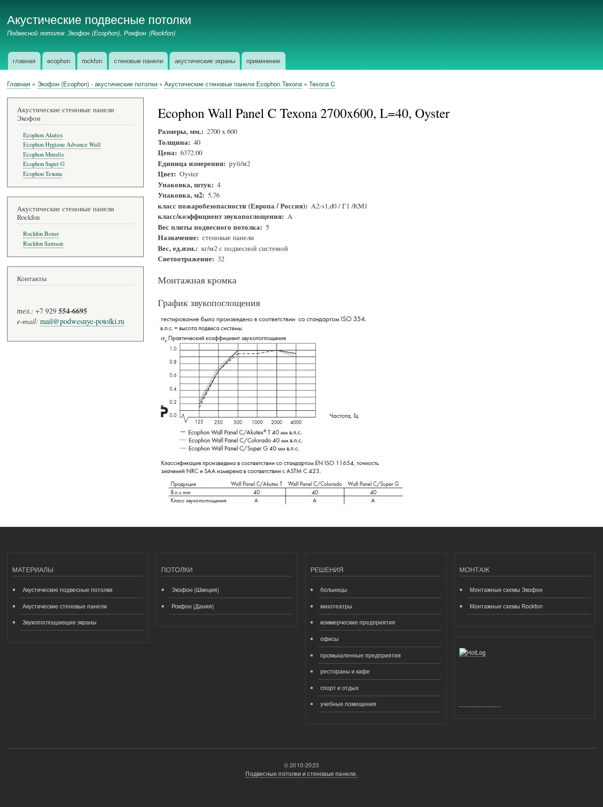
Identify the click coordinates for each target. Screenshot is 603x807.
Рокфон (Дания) (192, 606)
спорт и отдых (339, 687)
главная (24, 60)
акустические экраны (205, 60)
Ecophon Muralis (43, 154)
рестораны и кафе (345, 671)
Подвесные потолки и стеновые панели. (301, 773)
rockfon (92, 60)
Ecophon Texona (42, 174)
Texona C (322, 83)
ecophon (58, 60)
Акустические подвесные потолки (99, 18)
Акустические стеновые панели (65, 606)
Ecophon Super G (44, 164)
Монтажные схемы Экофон (506, 589)
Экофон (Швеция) (195, 589)
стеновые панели (138, 60)
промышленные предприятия (360, 655)
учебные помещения (348, 703)
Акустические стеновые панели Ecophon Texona (233, 83)
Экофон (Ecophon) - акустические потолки (97, 83)
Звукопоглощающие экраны (60, 622)
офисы (329, 638)
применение (263, 60)
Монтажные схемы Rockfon (506, 606)
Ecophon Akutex (43, 135)
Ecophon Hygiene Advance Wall (62, 145)
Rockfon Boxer (41, 234)
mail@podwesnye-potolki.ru (82, 321)
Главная (18, 83)
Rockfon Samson (43, 244)
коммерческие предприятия (357, 622)
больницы (333, 589)
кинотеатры (336, 606)
